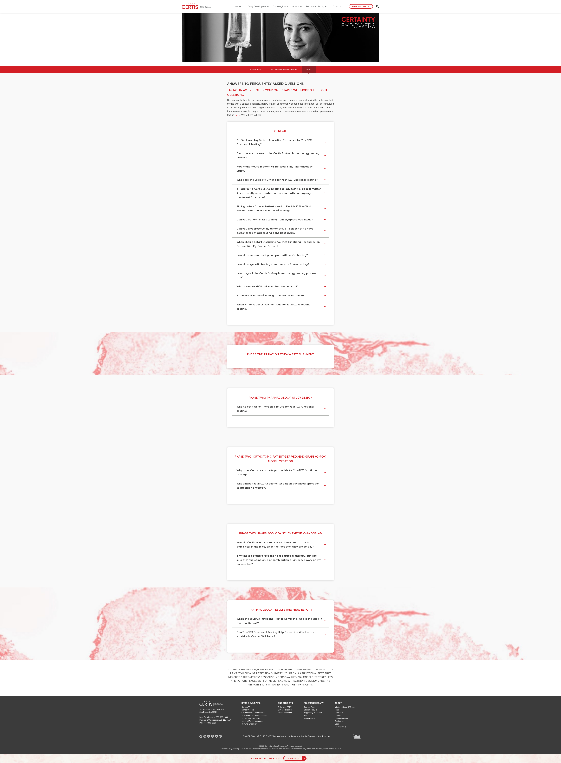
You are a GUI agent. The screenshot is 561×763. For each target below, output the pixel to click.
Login (337, 724)
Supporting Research (313, 713)
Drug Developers (257, 6)
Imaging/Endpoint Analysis (252, 721)
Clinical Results (310, 710)
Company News (341, 718)
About (295, 6)
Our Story (338, 713)
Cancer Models (247, 710)
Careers (338, 716)
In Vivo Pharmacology (250, 718)
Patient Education (285, 713)
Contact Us (293, 758)
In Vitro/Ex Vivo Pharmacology (253, 716)
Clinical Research (285, 710)
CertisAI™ (245, 707)
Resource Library (315, 6)
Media (306, 716)
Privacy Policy (340, 727)
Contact (337, 6)
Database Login (360, 6)
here (237, 115)
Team (337, 710)
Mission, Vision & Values (345, 707)
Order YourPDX (285, 707)
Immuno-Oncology (249, 724)
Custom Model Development (253, 713)
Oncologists (279, 6)
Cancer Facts (309, 707)
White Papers (309, 718)
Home (238, 6)
